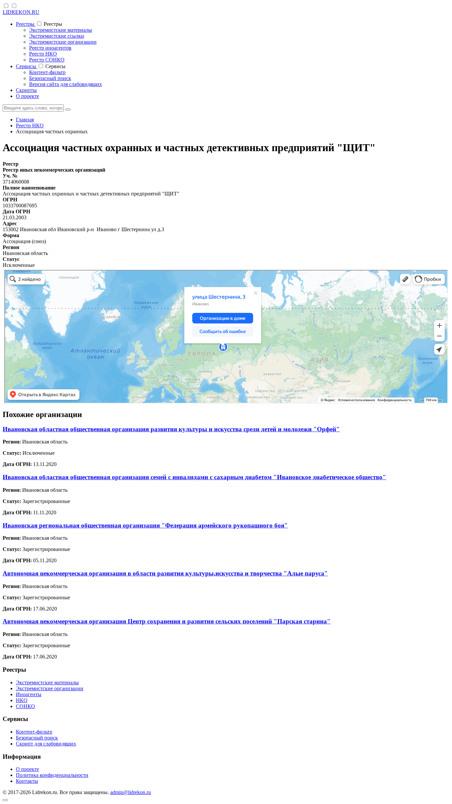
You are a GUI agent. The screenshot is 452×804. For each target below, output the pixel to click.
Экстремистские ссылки (56, 36)
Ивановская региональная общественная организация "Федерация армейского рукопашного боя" (145, 525)
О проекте (27, 96)
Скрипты (26, 90)
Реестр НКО (43, 54)
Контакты (27, 781)
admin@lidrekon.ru (130, 792)
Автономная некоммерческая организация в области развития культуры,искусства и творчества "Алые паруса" (165, 573)
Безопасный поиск (50, 78)
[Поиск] (67, 109)
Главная (25, 119)
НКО (21, 700)
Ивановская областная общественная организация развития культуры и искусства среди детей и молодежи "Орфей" (171, 429)
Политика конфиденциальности (52, 775)
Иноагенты (28, 694)
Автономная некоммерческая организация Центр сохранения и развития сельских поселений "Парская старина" (167, 621)
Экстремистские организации (63, 42)
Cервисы (26, 66)
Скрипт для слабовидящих (46, 743)
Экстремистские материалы (60, 30)
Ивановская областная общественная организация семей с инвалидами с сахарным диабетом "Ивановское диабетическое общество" (194, 477)
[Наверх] (5, 800)
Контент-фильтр (47, 72)
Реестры (26, 24)
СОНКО (25, 706)
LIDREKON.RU (21, 12)
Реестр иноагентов (50, 48)
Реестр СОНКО (47, 60)
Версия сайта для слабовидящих (65, 84)
